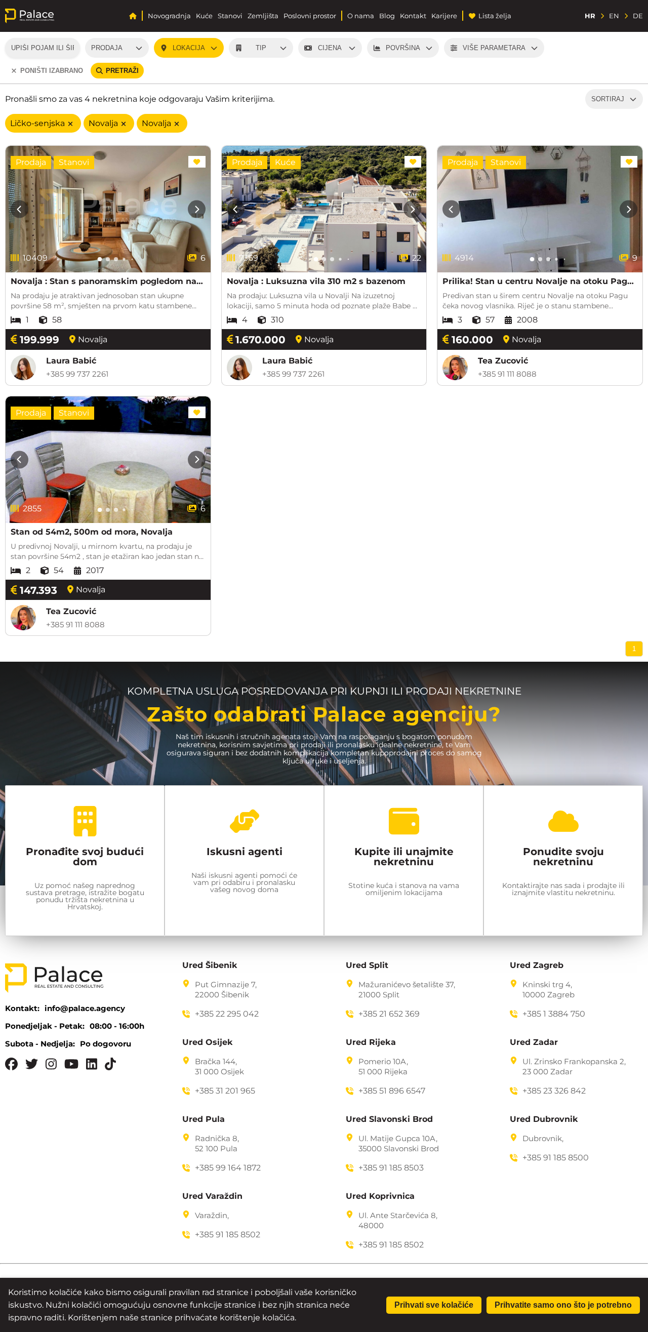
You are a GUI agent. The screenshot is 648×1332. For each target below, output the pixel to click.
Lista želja (494, 16)
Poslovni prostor (310, 16)
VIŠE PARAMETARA (494, 48)
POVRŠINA (403, 48)
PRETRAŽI (122, 70)
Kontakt (413, 16)
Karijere (444, 16)
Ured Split (367, 965)
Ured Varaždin (212, 1196)
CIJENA (330, 48)
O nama (360, 16)
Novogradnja (169, 16)
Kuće (204, 16)
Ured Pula (203, 1119)
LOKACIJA (189, 48)
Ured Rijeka (371, 1042)
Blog (387, 16)
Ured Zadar (534, 1042)
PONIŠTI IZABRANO (51, 70)
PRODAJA (107, 48)
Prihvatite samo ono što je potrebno (563, 1305)
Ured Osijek (207, 1042)
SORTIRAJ (607, 99)
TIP (261, 48)
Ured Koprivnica (380, 1196)
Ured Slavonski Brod (389, 1119)
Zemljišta (263, 16)
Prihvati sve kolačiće (433, 1305)
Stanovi (230, 16)
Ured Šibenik (209, 965)
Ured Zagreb (536, 965)
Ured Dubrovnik (544, 1119)
